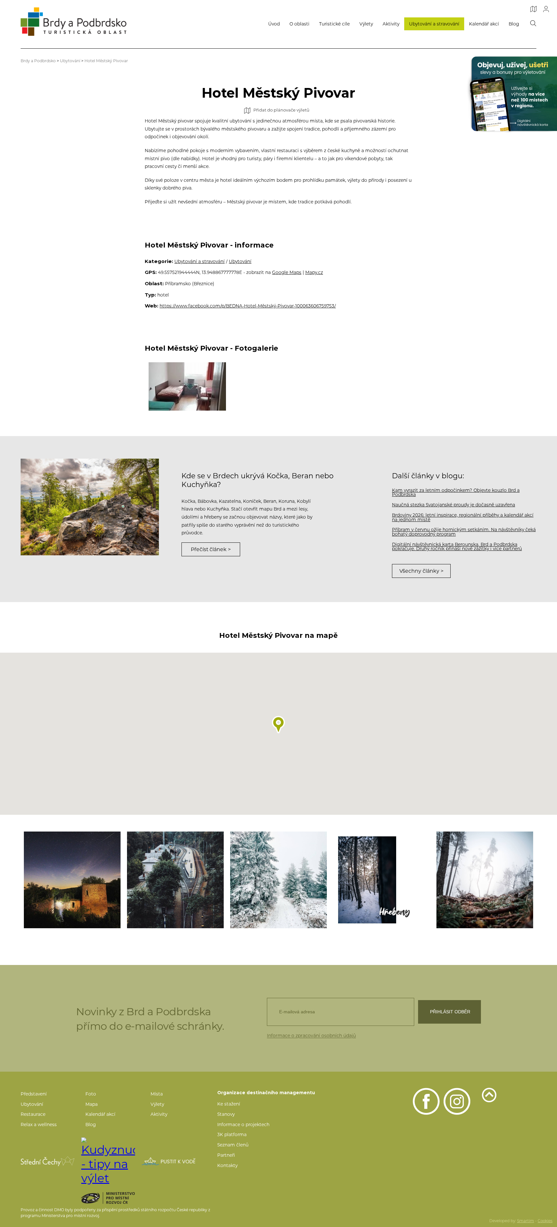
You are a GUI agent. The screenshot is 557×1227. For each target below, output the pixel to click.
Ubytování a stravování (434, 23)
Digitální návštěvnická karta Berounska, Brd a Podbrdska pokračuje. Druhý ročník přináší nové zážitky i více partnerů (457, 546)
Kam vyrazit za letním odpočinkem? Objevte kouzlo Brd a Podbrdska (456, 492)
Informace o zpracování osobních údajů (311, 1035)
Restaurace (33, 1114)
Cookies (545, 1221)
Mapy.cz (314, 272)
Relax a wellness (39, 1124)
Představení (34, 1093)
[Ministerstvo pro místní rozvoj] (119, 1198)
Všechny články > (421, 571)
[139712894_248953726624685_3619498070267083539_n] (278, 880)
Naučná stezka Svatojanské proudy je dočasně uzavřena (453, 504)
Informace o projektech (243, 1124)
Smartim (525, 1221)
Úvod (274, 23)
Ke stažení (228, 1103)
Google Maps (286, 272)
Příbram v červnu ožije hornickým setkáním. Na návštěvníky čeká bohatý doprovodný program (464, 532)
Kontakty (227, 1165)
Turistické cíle (334, 23)
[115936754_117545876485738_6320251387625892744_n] (72, 880)
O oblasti (299, 23)
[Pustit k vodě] (169, 1161)
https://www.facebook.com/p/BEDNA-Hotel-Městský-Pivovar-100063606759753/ (248, 305)
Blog (514, 23)
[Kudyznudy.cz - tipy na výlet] (108, 1161)
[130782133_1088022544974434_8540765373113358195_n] (484, 880)
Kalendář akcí (484, 23)
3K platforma (232, 1134)
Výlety (366, 23)
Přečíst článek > (211, 549)
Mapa (91, 1104)
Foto (90, 1093)
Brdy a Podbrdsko (38, 60)
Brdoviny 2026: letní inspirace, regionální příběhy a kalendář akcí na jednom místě (462, 517)
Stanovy (226, 1114)
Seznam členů (233, 1144)
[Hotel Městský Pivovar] (187, 386)
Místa (157, 1093)
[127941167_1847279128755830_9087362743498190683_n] (175, 880)
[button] (278, 725)
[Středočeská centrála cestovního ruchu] (47, 1161)
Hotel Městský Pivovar (106, 60)
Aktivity (391, 23)
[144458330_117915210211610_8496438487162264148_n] (381, 880)
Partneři (226, 1155)
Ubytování (70, 60)
